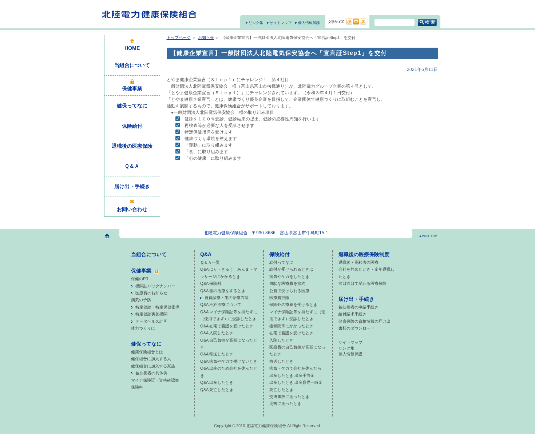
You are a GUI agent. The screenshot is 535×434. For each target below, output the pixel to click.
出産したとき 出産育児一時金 (295, 382)
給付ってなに (281, 262)
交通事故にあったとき (289, 396)
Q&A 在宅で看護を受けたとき (226, 326)
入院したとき (281, 340)
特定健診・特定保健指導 (157, 307)
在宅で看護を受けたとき (291, 333)
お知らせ (206, 37)
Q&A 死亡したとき (216, 389)
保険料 (137, 387)
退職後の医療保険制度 (363, 254)
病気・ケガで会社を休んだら (295, 368)
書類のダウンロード (356, 328)
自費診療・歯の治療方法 (227, 297)
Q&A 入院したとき (216, 333)
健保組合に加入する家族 (153, 366)
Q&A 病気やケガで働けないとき (228, 361)
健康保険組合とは (147, 352)
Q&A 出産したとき (216, 382)
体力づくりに (143, 328)
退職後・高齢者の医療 (358, 262)
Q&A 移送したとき (216, 354)
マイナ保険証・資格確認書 (155, 380)
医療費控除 (279, 297)
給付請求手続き (352, 314)
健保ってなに (146, 344)
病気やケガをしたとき (289, 276)
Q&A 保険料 (210, 283)
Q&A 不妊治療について (220, 304)
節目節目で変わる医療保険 (362, 283)
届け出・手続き (356, 299)
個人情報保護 (309, 23)
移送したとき (281, 361)
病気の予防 (141, 300)
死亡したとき (281, 389)
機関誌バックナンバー (155, 286)
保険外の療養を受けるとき (293, 304)
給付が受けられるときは (291, 269)
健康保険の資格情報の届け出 (364, 321)
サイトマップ (281, 23)
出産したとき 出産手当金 (291, 375)
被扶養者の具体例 (151, 373)
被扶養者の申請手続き (358, 307)
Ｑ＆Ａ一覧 (210, 262)
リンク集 (256, 23)
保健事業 (141, 271)
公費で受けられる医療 (289, 290)
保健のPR (139, 278)
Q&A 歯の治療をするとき (222, 290)
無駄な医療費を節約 (287, 283)
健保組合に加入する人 (151, 359)
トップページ (179, 37)
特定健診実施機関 (151, 314)
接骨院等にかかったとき (291, 326)
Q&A (205, 254)
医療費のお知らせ (151, 293)
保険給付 (279, 254)
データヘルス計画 (151, 321)
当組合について (149, 254)
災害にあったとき (285, 403)
